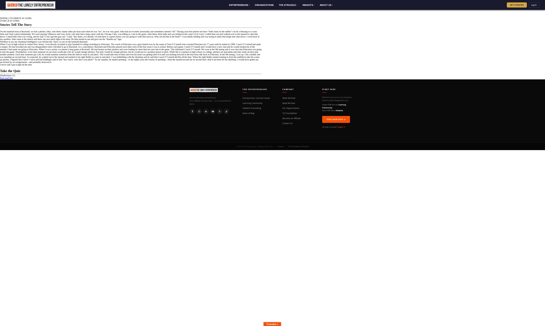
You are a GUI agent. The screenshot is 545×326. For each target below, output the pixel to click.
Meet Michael (288, 98)
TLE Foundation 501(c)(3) (298, 146)
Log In (534, 5)
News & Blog (248, 113)
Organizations (264, 5)
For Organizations (290, 108)
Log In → (341, 127)
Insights (307, 5)
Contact (280, 146)
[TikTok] (226, 111)
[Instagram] (199, 111)
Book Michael (288, 103)
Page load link (6, 78)
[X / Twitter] (219, 111)
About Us (326, 5)
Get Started (517, 5)
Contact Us (287, 123)
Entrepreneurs (238, 5)
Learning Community (252, 103)
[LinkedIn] (206, 111)
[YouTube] (213, 111)
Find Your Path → (336, 119)
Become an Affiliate (291, 118)
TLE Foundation (289, 113)
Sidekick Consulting (252, 108)
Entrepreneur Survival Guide (256, 98)
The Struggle (287, 5)
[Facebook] (192, 111)
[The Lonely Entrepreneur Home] (212, 90)
